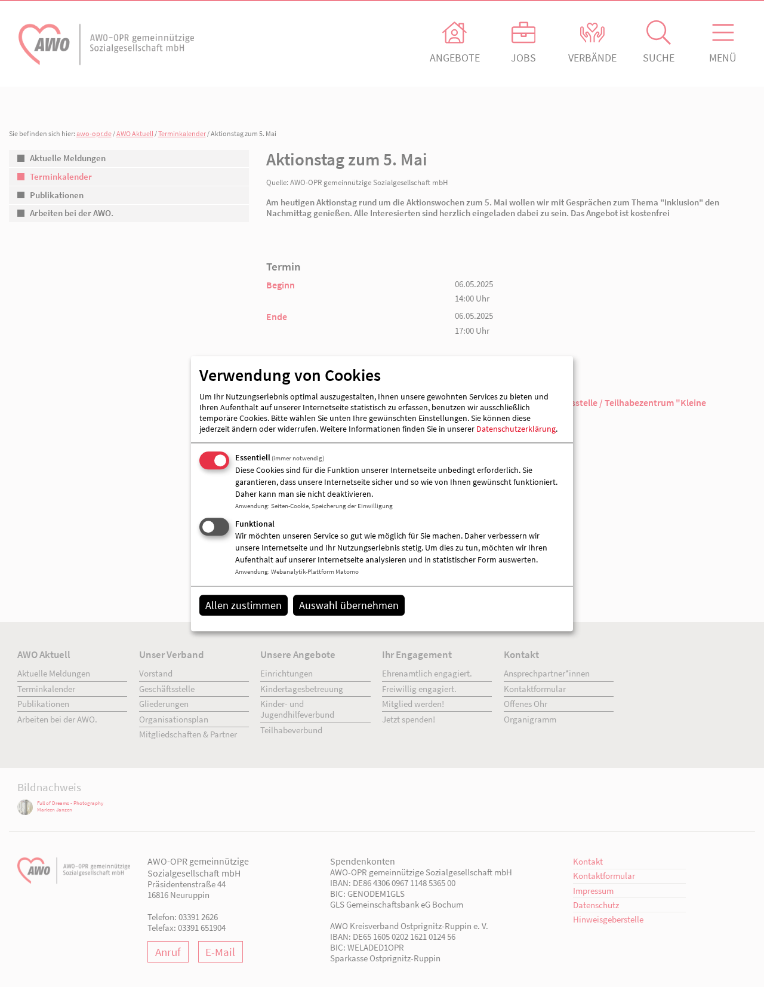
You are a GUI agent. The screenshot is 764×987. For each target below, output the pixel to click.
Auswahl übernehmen (349, 605)
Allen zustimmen (243, 605)
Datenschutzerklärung (516, 429)
